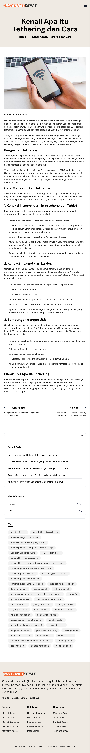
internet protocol (18, 604)
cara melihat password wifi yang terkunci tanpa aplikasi (37, 563)
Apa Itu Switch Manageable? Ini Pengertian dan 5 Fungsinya (37, 475)
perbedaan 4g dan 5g (46, 630)
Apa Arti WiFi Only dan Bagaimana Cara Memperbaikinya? (36, 482)
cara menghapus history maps (25, 578)
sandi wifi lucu (44, 635)
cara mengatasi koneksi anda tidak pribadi (31, 568)
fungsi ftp (72, 594)
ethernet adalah (61, 589)
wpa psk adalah (63, 646)
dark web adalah (19, 589)
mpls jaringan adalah (20, 615)
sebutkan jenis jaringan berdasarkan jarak (30, 640)
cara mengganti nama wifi (54, 573)
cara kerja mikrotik (51, 553)
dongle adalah (40, 589)
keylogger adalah (19, 609)
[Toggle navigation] (85, 5)
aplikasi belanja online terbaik (25, 537)
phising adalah (71, 630)
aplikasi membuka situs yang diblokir (28, 542)
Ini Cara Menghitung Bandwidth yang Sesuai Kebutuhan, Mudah (39, 461)
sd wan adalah (65, 635)
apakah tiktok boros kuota (45, 532)
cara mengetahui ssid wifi (23, 573)
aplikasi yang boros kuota (23, 553)
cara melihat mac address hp (24, 558)
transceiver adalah (40, 646)
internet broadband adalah (49, 599)
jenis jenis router (65, 604)
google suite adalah (20, 599)
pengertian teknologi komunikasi (26, 625)
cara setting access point (62, 584)
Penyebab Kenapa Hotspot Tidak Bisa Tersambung (33, 455)
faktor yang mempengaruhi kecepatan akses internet (36, 594)
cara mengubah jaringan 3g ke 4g (27, 584)
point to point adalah (20, 635)
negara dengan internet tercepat (26, 620)
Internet (11, 504)
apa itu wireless (18, 532)
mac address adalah (64, 609)
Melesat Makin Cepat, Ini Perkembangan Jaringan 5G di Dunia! (38, 468)
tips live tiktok (17, 646)
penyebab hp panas (20, 630)
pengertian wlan (56, 625)
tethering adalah (65, 640)
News (10, 510)
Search (82, 435)
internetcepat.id (11, 385)
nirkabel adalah (56, 620)
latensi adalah (41, 609)
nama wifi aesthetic (46, 615)
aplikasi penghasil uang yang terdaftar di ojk (32, 547)
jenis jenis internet (42, 604)
